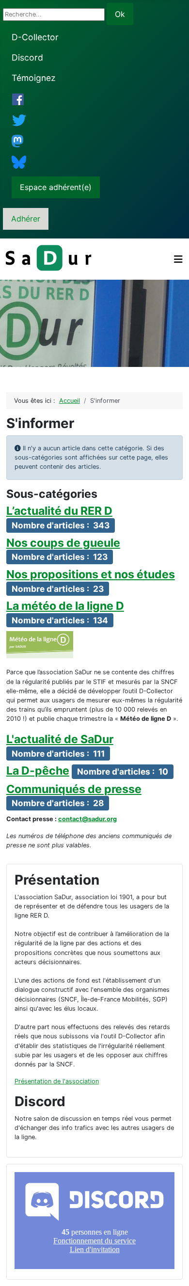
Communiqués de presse (74, 789)
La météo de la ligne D (65, 606)
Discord (27, 57)
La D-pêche (37, 771)
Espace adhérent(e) (56, 187)
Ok (120, 14)
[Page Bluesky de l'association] (19, 161)
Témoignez (34, 78)
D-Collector (35, 37)
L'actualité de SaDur (59, 739)
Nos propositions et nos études (90, 574)
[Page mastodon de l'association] (17, 140)
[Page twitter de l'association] (19, 120)
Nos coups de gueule (63, 543)
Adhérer (25, 218)
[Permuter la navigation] (178, 259)
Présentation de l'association (57, 1081)
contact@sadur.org (87, 819)
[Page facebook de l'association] (18, 99)
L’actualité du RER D (59, 511)
